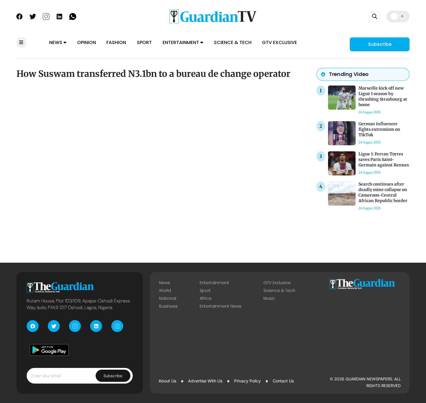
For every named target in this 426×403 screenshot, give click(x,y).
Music (269, 298)
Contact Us (283, 380)
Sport (144, 42)
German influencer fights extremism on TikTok (379, 129)
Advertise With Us (205, 380)
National (167, 298)
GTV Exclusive (279, 42)
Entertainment (181, 42)
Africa (205, 298)
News (56, 42)
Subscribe (380, 44)
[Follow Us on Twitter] (33, 16)
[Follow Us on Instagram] (46, 16)
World (165, 290)
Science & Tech (233, 42)
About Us (167, 380)
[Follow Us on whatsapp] (73, 16)
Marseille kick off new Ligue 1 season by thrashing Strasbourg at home (382, 97)
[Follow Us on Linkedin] (59, 16)
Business (168, 306)
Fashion (116, 42)
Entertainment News (220, 306)
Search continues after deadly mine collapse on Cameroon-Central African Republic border (382, 192)
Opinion (86, 42)
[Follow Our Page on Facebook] (19, 16)
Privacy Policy (247, 380)
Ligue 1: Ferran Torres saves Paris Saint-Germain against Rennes (383, 159)
